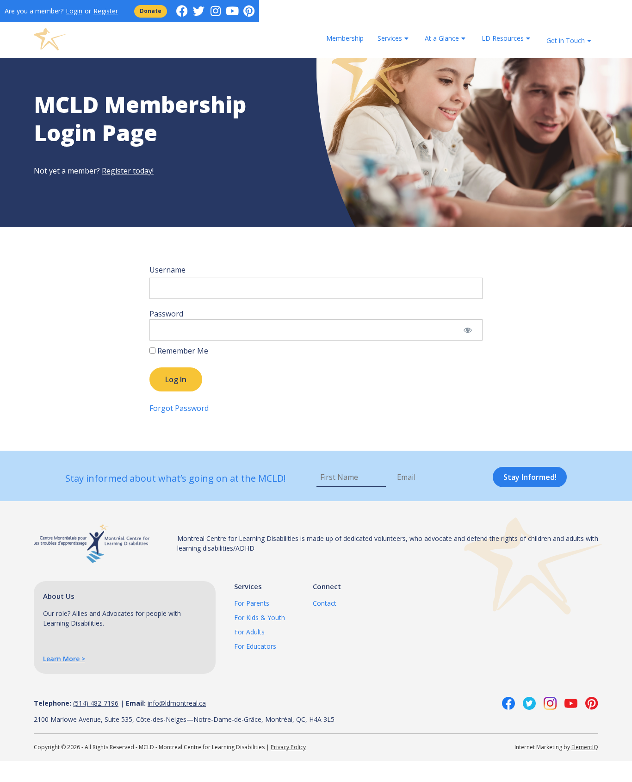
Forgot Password (179, 408)
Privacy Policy (288, 747)
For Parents (251, 603)
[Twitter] (198, 11)
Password (166, 314)
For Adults (249, 631)
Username (167, 270)
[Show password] (467, 330)
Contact (324, 603)
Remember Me (181, 351)
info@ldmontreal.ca (177, 703)
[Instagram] (215, 11)
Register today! (128, 171)
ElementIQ (584, 747)
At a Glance (442, 38)
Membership (345, 38)
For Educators (255, 646)
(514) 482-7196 (95, 703)
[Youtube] (232, 11)
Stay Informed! (530, 477)
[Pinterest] (248, 11)
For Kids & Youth (259, 617)
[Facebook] (182, 11)
